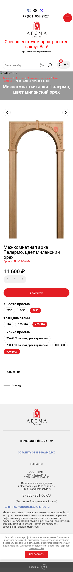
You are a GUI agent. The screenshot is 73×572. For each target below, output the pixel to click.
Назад (16, 385)
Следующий (65, 112)
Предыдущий (7, 112)
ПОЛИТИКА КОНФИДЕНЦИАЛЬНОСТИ (26, 507)
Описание (13, 372)
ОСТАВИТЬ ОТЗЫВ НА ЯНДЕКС (36, 452)
